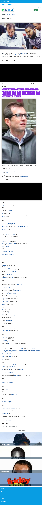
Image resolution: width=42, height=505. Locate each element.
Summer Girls (7, 268)
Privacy (2, 495)
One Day (7, 402)
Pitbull (3, 369)
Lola (2, 359)
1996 (14, 91)
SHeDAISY (4, 358)
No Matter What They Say (11, 293)
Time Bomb (8, 246)
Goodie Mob (4, 277)
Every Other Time (8, 319)
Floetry (3, 356)
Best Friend (14, 366)
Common (10, 356)
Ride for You (10, 372)
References (17, 96)
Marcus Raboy (20, 89)
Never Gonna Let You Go (12, 271)
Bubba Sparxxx (4, 364)
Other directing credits (7, 96)
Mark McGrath (11, 343)
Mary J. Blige (8, 167)
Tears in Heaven (20, 351)
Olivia (3, 309)
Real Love (10, 210)
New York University (11, 14)
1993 (36, 89)
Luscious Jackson (5, 254)
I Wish (9, 287)
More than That (12, 315)
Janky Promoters (27, 171)
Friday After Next (15, 171)
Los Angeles (21, 176)
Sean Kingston (4, 382)
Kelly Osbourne (7, 350)
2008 (24, 94)
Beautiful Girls (11, 382)
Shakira (28, 167)
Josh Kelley (4, 353)
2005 (9, 94)
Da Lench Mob (4, 218)
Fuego (11, 384)
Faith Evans (4, 241)
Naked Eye (12, 254)
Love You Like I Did (8, 274)
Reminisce (10, 212)
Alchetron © (4, 501)
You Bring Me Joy (11, 244)
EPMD (3, 213)
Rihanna (18, 167)
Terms (2, 491)
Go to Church (22, 374)
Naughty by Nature (5, 205)
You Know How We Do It (11, 234)
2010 (28, 94)
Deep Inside (10, 276)
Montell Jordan (5, 286)
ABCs (7, 389)
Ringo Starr (27, 350)
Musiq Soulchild (5, 301)
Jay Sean (12, 394)
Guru (3, 282)
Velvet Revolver (12, 351)
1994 (4, 91)
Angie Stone (10, 282)
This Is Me (8, 312)
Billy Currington (11, 341)
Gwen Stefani (32, 350)
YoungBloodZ (16, 375)
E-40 (22, 375)
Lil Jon (9, 369)
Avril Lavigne (4, 401)
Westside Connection (6, 330)
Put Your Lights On (17, 290)
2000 (28, 91)
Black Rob (4, 265)
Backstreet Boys (5, 315)
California (26, 176)
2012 (38, 94)
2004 (4, 94)
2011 (33, 94)
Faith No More (4, 226)
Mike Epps (8, 172)
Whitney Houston (5, 408)
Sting (3, 224)
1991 (27, 89)
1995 (9, 91)
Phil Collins (22, 348)
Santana (32, 167)
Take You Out (12, 322)
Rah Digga (4, 273)
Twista (3, 338)
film (25, 83)
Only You (9, 353)
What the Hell (10, 401)
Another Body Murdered (23, 226)
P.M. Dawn (4, 229)
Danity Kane (4, 372)
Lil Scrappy (4, 371)
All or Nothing (9, 320)
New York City (24, 53)
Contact (2, 498)
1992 (32, 89)
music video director (16, 54)
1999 (24, 91)
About (2, 488)
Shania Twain (4, 341)
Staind (3, 314)
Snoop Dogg (11, 374)
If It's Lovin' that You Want (11, 355)
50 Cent (3, 366)
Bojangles (21, 369)
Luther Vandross (23, 167)
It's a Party (11, 251)
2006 (14, 94)
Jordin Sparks (12, 408)
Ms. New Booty (22, 364)
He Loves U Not (9, 302)
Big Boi (12, 277)
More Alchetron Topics (6, 420)
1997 (19, 91)
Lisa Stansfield (4, 228)
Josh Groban (34, 348)
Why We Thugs (9, 367)
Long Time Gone (11, 329)
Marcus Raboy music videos (8, 89)
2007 (19, 94)
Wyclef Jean (4, 298)
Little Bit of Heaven (12, 228)
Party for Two (18, 341)
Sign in (35, 10)
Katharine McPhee (5, 381)
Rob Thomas (11, 269)
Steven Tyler (4, 351)
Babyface (3, 304)
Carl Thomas (4, 287)
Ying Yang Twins (15, 364)
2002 (38, 91)
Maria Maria (19, 284)
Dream (3, 302)
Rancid (3, 246)
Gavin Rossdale (22, 350)
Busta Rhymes (4, 251)
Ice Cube (3, 216)
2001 (33, 91)
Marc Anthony (4, 340)
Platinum (3, 415)
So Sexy (14, 338)
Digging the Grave (12, 243)
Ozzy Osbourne (13, 350)
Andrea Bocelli (16, 348)
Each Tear (17, 394)
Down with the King (12, 223)
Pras (5, 260)
